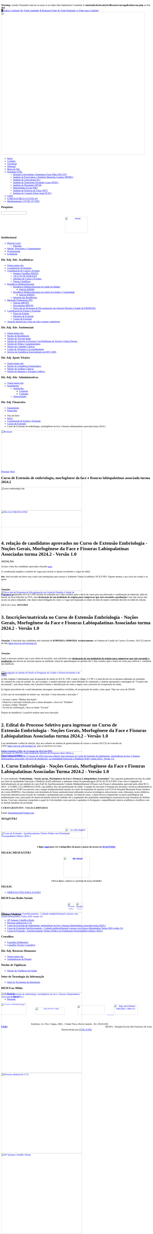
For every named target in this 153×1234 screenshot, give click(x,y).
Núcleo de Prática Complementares (23, 344)
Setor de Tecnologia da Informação (23, 982)
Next (12, 471)
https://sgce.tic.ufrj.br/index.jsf (21, 746)
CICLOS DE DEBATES (25, 276)
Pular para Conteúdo (87, 10)
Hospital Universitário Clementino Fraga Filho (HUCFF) (40, 174)
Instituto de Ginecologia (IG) (26, 180)
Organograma (13, 251)
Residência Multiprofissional (20, 284)
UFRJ (10, 196)
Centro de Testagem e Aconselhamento (25, 349)
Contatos (11, 161)
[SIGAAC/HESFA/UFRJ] (41, 590)
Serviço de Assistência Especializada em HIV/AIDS (31, 352)
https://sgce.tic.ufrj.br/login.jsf (22, 643)
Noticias (11, 994)
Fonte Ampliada (29, 10)
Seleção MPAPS (21, 303)
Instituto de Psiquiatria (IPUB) (27, 185)
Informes (17, 246)
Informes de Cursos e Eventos (27, 278)
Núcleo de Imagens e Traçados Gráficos (26, 371)
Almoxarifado (19, 396)
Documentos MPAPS (23, 305)
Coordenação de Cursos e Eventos (23, 270)
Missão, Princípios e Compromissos (24, 248)
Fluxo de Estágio (21, 313)
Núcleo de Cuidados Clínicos (21, 346)
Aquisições (18, 388)
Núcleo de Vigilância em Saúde (22, 970)
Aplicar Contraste (10, 10)
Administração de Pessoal (19, 959)
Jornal (16, 996)
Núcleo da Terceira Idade (19, 338)
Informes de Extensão (23, 316)
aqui (46, 847)
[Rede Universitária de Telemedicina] (90, 1014)
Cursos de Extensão (22, 319)
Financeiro (12, 410)
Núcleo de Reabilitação (18, 336)
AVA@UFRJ (109, 847)
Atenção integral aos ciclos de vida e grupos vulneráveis (33, 321)
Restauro (11, 999)
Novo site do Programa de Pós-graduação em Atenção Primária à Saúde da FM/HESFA (54, 308)
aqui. (50, 566)
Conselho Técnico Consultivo (21, 945)
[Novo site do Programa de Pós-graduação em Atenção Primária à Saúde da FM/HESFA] (41, 670)
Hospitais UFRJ (14, 172)
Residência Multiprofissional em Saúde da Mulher (36, 287)
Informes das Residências (25, 297)
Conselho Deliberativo (17, 942)
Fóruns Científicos (21, 281)
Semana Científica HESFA (26, 273)
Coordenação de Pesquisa (19, 268)
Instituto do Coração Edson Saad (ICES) (32, 193)
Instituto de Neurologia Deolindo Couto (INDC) (36, 182)
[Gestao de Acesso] (50, 1014)
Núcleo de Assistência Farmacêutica (24, 366)
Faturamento (13, 408)
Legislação (12, 254)
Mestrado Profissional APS (20, 300)
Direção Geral (13, 243)
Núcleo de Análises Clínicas (20, 368)
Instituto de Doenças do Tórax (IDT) (30, 190)
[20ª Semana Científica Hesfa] (41, 1232)
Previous (5, 471)
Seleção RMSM (26, 289)
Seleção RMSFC (27, 295)
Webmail (11, 166)
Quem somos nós (15, 265)
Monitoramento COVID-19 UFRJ (23, 201)
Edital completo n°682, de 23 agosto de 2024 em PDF (26, 751)
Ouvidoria (12, 163)
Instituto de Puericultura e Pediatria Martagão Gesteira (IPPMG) (43, 177)
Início (10, 158)
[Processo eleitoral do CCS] (41, 1152)
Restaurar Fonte (48, 10)
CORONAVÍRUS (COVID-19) (22, 198)
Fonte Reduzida (67, 10)
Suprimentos (13, 385)
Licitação (23, 391)
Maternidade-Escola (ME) (25, 188)
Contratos (23, 393)
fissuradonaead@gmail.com (21, 813)
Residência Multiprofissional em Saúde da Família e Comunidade (44, 292)
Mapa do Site (13, 169)
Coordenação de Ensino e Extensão (24, 311)
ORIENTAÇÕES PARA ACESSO (24, 892)
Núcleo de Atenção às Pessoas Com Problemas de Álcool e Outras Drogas (42, 341)
